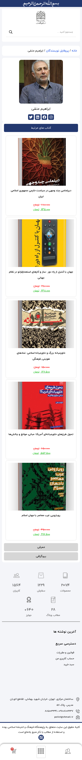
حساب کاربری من (65, 658)
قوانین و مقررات (65, 652)
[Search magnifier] (11, 32)
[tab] (41, 128)
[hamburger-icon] (41, 752)
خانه (74, 51)
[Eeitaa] (41, 737)
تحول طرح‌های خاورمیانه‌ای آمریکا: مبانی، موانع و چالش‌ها (41, 434)
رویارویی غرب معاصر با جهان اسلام (41, 515)
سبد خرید (69, 664)
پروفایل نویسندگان (57, 51)
